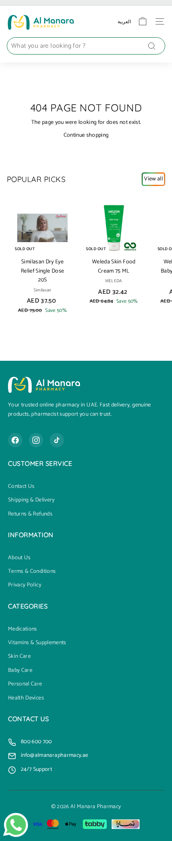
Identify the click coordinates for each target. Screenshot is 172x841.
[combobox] (86, 46)
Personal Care (25, 684)
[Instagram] (36, 440)
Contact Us (21, 486)
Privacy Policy (24, 585)
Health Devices (26, 698)
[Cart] (142, 21)
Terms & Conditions (32, 571)
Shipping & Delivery (31, 500)
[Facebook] (15, 440)
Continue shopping (86, 135)
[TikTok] (57, 440)
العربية (124, 21)
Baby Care (20, 670)
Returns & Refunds (30, 514)
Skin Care (19, 656)
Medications (22, 629)
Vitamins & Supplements (37, 643)
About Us (19, 558)
